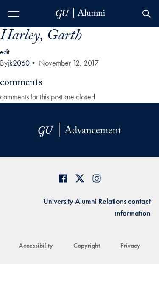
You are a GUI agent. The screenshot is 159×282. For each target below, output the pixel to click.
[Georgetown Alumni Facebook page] (62, 178)
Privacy (130, 245)
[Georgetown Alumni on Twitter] (79, 178)
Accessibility (36, 245)
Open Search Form (146, 13)
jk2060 (19, 63)
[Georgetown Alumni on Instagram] (96, 178)
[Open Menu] (14, 13)
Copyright (86, 245)
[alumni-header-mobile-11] (81, 13)
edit (4, 51)
